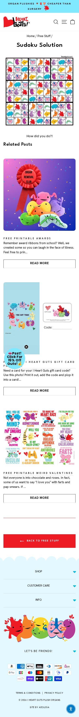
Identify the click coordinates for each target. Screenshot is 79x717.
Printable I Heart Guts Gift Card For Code (39, 364)
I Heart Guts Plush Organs (43, 700)
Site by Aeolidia (39, 707)
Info (38, 600)
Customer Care (38, 585)
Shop (38, 571)
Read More (39, 263)
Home (31, 36)
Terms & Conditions (28, 692)
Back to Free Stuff (42, 541)
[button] (14, 358)
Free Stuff (43, 36)
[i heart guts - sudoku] (39, 92)
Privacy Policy (54, 692)
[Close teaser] (26, 347)
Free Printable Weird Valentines (38, 473)
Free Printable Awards (27, 238)
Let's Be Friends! (38, 651)
